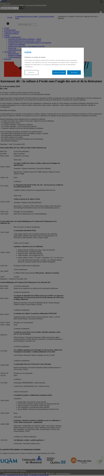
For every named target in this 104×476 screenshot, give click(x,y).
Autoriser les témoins (59, 72)
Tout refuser (74, 72)
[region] (53, 63)
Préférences (31, 72)
